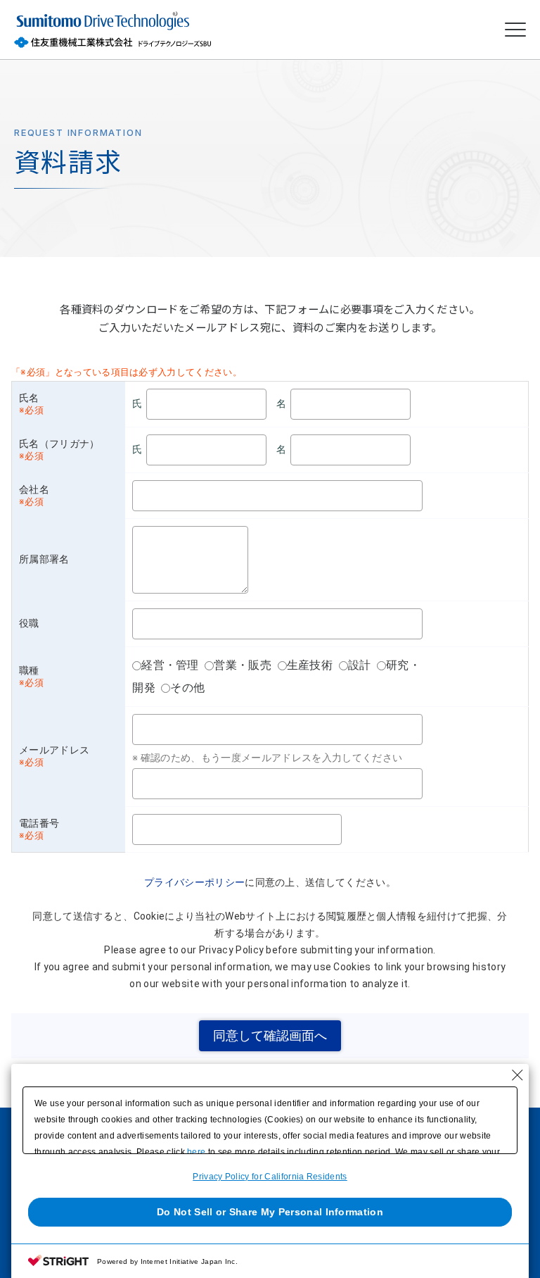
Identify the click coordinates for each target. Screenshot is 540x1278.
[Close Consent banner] (517, 1075)
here (196, 1152)
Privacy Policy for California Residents (270, 1177)
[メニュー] (515, 30)
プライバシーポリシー (194, 882)
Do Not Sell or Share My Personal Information (270, 1211)
